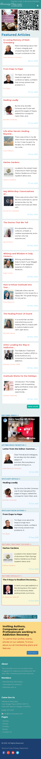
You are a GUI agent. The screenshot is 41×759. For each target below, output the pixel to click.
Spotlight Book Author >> (14, 510)
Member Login (16, 1)
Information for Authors (12, 684)
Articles (6, 721)
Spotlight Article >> (11, 479)
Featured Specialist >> (12, 576)
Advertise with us (9, 687)
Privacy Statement (20, 748)
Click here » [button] (32, 652)
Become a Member (31, 1)
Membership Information (13, 682)
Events (5, 724)
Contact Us (7, 732)
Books (5, 729)
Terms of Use (7, 748)
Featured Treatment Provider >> (16, 544)
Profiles (6, 726)
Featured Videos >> (10, 415)
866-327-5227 (8, 710)
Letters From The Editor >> (14, 445)
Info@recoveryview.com (13, 714)
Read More (33, 406)
